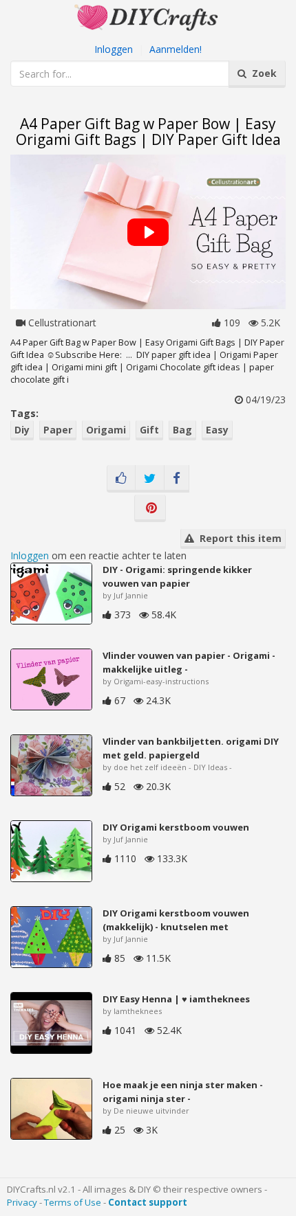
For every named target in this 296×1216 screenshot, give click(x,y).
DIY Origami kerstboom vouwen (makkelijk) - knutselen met (176, 920)
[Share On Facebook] (176, 479)
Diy (22, 429)
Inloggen (113, 49)
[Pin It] (150, 508)
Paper (57, 429)
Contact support (147, 1202)
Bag (182, 429)
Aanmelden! (175, 49)
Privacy (22, 1202)
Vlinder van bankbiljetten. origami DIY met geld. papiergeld (191, 748)
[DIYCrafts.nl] (148, 16)
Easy (217, 429)
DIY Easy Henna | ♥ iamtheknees (176, 999)
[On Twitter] (150, 479)
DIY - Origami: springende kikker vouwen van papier (177, 576)
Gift (149, 429)
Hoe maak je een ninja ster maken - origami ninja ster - (183, 1092)
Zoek (261, 73)
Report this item (238, 538)
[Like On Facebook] (121, 479)
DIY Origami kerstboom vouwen (176, 827)
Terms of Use (72, 1202)
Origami (106, 429)
